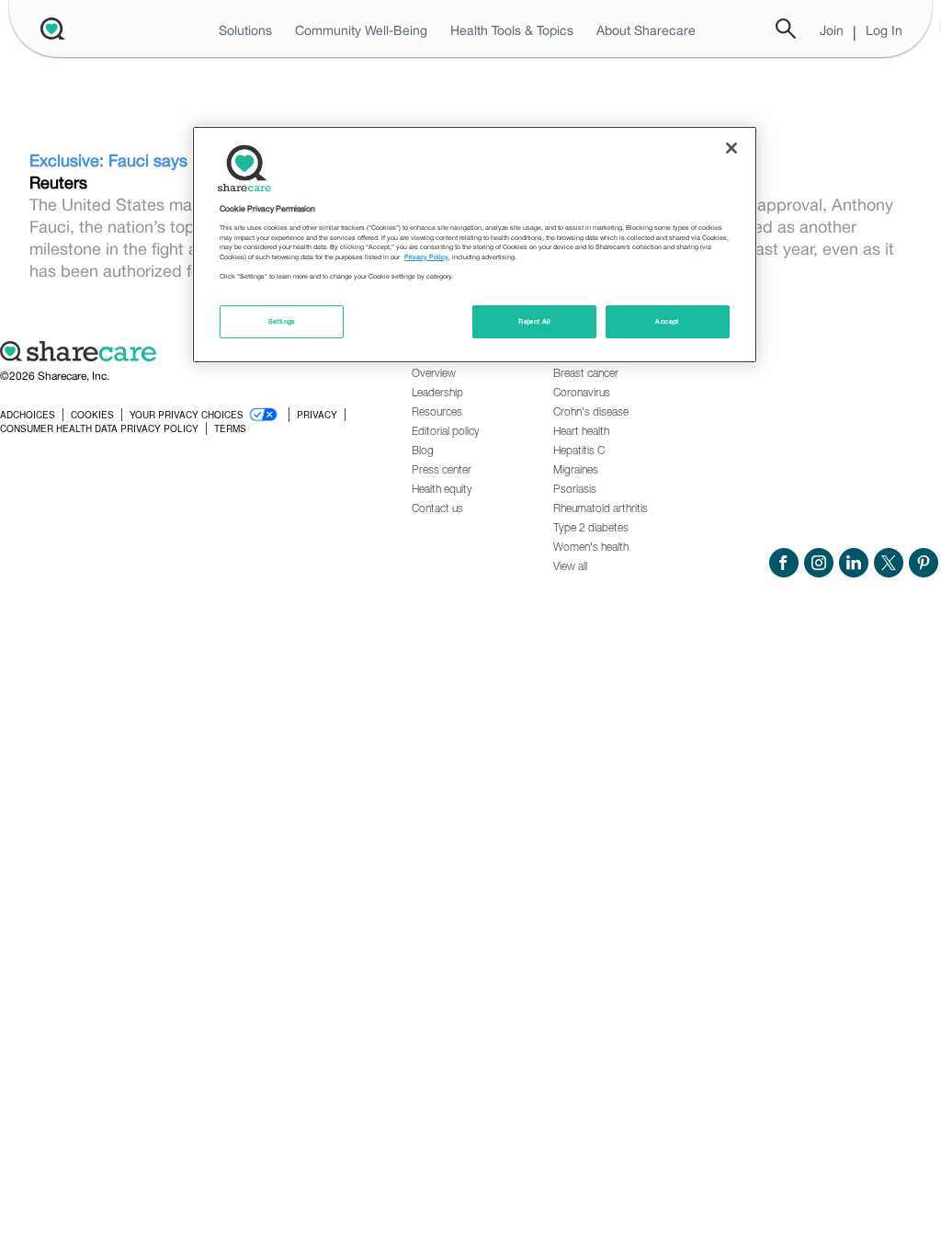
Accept (666, 321)
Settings (282, 321)
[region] (474, 244)
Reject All (534, 321)
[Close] (731, 148)
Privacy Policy (426, 257)
